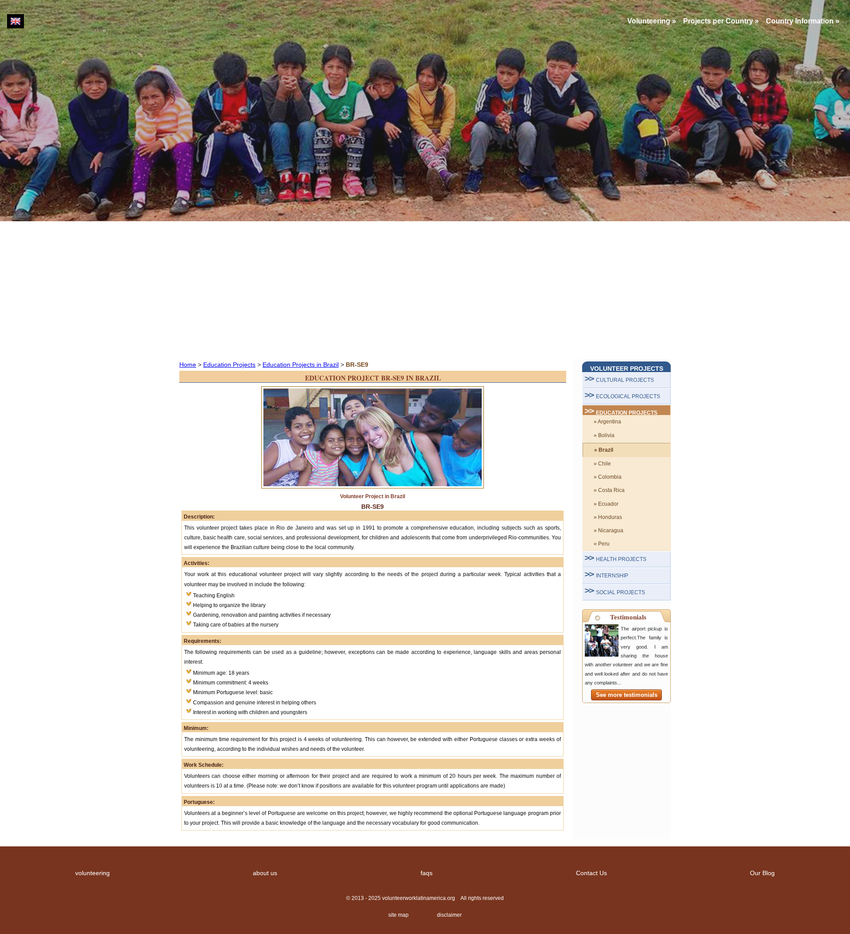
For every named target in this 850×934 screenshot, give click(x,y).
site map (398, 915)
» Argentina (607, 422)
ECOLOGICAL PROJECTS (628, 396)
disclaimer (449, 915)
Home (187, 364)
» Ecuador (606, 504)
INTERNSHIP (612, 576)
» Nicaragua (608, 530)
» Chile (602, 464)
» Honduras (608, 517)
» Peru (602, 544)
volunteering (92, 872)
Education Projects (229, 364)
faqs (427, 872)
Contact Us (591, 872)
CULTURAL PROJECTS (625, 380)
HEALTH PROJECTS (621, 559)
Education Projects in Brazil (301, 364)
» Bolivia (604, 435)
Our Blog (762, 872)
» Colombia (608, 477)
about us (265, 872)
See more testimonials (626, 695)
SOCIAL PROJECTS (620, 592)
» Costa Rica (609, 490)
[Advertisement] (425, 290)
